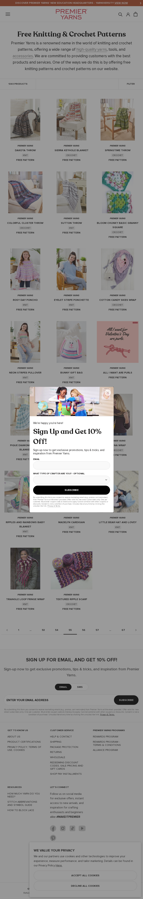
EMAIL (36, 459)
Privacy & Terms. (53, 506)
